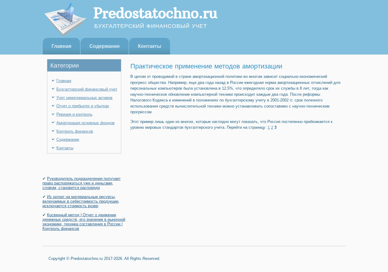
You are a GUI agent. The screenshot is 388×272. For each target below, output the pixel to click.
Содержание (104, 46)
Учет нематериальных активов (84, 97)
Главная (61, 46)
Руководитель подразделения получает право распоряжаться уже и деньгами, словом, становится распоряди (81, 183)
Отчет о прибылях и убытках (82, 106)
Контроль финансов (74, 131)
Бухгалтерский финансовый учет (86, 89)
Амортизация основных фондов (85, 123)
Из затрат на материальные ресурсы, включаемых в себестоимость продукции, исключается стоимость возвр (80, 201)
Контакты (149, 46)
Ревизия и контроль (74, 114)
